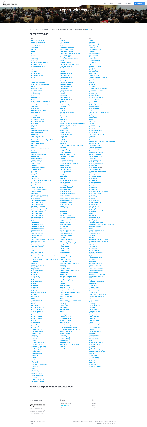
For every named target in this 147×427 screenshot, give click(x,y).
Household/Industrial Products (69, 164)
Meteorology (64, 305)
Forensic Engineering (66, 77)
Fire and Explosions (65, 55)
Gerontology (64, 116)
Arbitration (34, 106)
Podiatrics (92, 125)
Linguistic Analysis (65, 259)
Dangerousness (35, 269)
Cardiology (34, 165)
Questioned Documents (96, 169)
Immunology (63, 178)
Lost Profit (63, 267)
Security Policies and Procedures (98, 241)
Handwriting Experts (66, 132)
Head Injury (63, 136)
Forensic (62, 71)
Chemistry (34, 173)
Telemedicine (93, 293)
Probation (92, 140)
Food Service (64, 70)
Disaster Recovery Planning (39, 293)
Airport (33, 79)
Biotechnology (35, 141)
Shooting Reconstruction (96, 252)
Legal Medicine (64, 246)
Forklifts (62, 94)
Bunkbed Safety (35, 156)
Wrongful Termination (95, 366)
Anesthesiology (35, 94)
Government (64, 119)
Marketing (63, 283)
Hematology (63, 149)
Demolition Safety (36, 278)
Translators (92, 313)
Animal (33, 95)
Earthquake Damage (37, 331)
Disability (33, 289)
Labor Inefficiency (65, 232)
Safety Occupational (95, 219)
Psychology (92, 158)
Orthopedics (92, 62)
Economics (34, 335)
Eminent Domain (36, 351)
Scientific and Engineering (96, 230)
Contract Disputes (36, 235)
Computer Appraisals (37, 204)
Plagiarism (92, 114)
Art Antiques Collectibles (38, 110)
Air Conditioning (36, 73)
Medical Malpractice (66, 296)
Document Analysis (36, 309)
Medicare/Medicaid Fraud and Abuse (70, 300)
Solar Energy (92, 261)
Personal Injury (93, 94)
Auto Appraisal (35, 118)
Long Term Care (64, 265)
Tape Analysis (93, 285)
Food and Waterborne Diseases (69, 64)
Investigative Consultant (67, 217)
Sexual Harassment (94, 250)
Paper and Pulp (93, 73)
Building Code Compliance (38, 154)
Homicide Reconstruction (67, 154)
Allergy (33, 86)
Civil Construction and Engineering (41, 180)
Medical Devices (64, 294)
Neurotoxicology (65, 342)
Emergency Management (38, 346)
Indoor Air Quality (65, 182)
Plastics (91, 119)
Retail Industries (94, 200)
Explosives (34, 377)
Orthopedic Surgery (95, 60)
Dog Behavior (35, 315)
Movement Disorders (66, 326)
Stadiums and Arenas (95, 265)
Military (62, 311)
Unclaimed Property (95, 328)
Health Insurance (65, 140)
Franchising (63, 95)
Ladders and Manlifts (66, 235)
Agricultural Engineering (38, 66)
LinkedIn (93, 408)
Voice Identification (95, 344)
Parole (91, 81)
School (91, 228)
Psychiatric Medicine (95, 154)
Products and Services (95, 147)
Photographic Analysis (95, 105)
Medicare (62, 298)
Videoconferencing (94, 339)
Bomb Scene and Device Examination (42, 149)
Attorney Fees (35, 114)
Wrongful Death (94, 364)
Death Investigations (37, 270)
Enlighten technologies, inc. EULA (82, 421)
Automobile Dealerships (38, 121)
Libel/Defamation (65, 252)
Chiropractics (35, 178)
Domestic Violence (36, 318)
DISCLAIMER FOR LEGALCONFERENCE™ (106, 423)
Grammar (62, 121)
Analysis (33, 92)
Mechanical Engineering (67, 289)
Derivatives (34, 285)
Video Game (92, 337)
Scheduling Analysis (95, 226)
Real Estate (92, 175)
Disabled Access (35, 291)
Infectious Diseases (66, 191)
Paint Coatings (93, 71)
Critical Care (34, 261)
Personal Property (94, 95)
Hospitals (63, 158)
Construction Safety (37, 230)
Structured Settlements (96, 276)
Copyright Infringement (47, 239)
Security (91, 237)
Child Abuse (34, 175)
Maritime (62, 281)
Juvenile (62, 228)
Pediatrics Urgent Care (96, 90)
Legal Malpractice (65, 245)
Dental (33, 280)
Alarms (33, 81)
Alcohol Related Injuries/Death (40, 84)
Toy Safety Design (94, 305)
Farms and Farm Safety (67, 49)
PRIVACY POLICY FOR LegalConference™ (105, 421)
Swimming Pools (93, 283)
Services (119, 4)
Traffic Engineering (94, 309)
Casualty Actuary (36, 169)
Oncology (92, 51)
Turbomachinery (94, 324)
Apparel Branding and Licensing (40, 101)
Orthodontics (93, 59)
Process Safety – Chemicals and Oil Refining (102, 141)
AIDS (32, 70)
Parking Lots (92, 79)
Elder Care (34, 339)
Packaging (92, 68)
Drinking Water (35, 322)
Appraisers (34, 103)
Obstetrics (92, 42)
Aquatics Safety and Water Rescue (41, 105)
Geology (62, 110)
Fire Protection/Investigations (69, 59)
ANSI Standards (35, 97)
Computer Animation (37, 202)
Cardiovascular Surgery (38, 167)
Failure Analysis (64, 40)
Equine (33, 368)
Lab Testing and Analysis (67, 230)
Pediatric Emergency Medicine (98, 88)
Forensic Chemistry (65, 75)
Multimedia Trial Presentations (69, 329)
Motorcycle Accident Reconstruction (71, 324)
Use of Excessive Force (95, 331)
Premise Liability (94, 138)
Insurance (63, 197)
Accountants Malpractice (38, 46)
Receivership (93, 178)
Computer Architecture (38, 206)
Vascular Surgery (94, 335)
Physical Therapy (94, 108)
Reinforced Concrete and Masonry (99, 191)
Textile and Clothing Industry (97, 294)
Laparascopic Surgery (66, 239)
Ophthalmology (93, 55)
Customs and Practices (37, 265)
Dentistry (34, 283)
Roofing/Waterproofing (96, 210)
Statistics (92, 267)
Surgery (91, 280)
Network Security (65, 333)
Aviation (33, 125)
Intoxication (63, 213)
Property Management (96, 149)
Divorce (33, 304)
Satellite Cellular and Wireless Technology (101, 224)
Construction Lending (37, 228)
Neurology (63, 335)
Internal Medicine (65, 208)
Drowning (34, 324)
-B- (37, 125)
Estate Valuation (36, 372)
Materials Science (65, 287)
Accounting (34, 48)
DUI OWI (33, 328)
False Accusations (65, 44)
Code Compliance (36, 191)
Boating (33, 147)
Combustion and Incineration (39, 195)
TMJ (90, 298)
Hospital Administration (67, 156)
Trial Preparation (94, 320)
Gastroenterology (65, 105)
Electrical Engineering (37, 342)
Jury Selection (64, 226)
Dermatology (35, 287)
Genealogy (63, 106)
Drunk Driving (35, 326)
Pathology (92, 86)
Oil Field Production (95, 49)
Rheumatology (93, 204)
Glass (61, 118)
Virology (91, 340)
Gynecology (63, 127)
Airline (33, 77)
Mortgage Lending (65, 320)
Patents (91, 83)
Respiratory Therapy (95, 193)
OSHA (90, 64)
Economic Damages (36, 333)
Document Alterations (37, 307)
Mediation (63, 291)
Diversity (33, 302)
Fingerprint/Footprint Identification (70, 53)
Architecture (35, 108)
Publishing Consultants (96, 164)
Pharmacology (93, 101)
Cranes (33, 250)
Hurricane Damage (65, 169)
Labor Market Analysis (66, 234)
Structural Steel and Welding (97, 274)
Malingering (63, 274)
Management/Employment (68, 276)
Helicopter (63, 143)
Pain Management (94, 70)
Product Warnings (94, 145)
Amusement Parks (36, 90)
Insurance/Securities (66, 200)
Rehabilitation (93, 189)
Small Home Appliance (95, 258)
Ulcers (91, 326)
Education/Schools (36, 337)
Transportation (93, 315)
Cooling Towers (35, 239)
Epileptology (34, 366)
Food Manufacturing (66, 66)
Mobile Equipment (65, 315)
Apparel (33, 99)
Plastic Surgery (93, 118)
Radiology (103, 171)
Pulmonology (93, 165)
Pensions (91, 92)
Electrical (33, 340)
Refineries (92, 186)
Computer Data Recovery (38, 210)
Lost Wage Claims (65, 269)
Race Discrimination (95, 171)
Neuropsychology (65, 339)
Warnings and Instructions (97, 351)
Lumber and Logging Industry (68, 270)
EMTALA (33, 357)
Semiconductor (93, 246)
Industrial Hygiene (65, 189)
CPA (32, 248)
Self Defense (93, 245)
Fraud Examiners (65, 97)
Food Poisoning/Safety (66, 68)
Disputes (33, 298)
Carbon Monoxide (36, 162)
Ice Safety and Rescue (66, 175)
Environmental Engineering (39, 364)
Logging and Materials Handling (69, 263)
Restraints (92, 199)
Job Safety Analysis (65, 224)
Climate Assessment (37, 188)
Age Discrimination (36, 64)
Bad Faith (33, 127)
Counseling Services (37, 246)
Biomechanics (35, 138)
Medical (62, 293)
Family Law (63, 46)
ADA (32, 53)
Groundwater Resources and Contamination (73, 123)
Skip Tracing (92, 254)
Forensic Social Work (66, 90)
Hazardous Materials (66, 134)
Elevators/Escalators (37, 344)
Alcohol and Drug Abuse (38, 83)
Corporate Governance (38, 241)
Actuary (33, 51)
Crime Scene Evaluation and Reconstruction (44, 256)
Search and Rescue (94, 232)
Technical (92, 289)
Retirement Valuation (95, 202)
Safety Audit (93, 215)
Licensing (62, 254)
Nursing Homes (64, 348)
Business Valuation (36, 160)
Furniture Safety (65, 99)
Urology (91, 329)
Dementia (34, 274)
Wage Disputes (93, 348)
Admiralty (34, 55)
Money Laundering (65, 318)
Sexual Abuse (93, 248)
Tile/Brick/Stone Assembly (97, 296)
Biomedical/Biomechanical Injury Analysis (43, 140)
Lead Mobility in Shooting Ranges (70, 243)
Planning (91, 116)
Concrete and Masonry (37, 219)
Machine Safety (64, 272)
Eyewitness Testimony (37, 381)
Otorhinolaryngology (95, 66)
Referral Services (94, 184)
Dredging (33, 320)
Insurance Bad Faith (66, 202)
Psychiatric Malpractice (96, 153)
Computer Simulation (37, 215)
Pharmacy (92, 103)
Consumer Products (37, 234)
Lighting (62, 258)
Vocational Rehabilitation (96, 342)
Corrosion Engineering (37, 245)
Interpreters (64, 211)
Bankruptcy (34, 134)
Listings (110, 4)
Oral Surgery (93, 57)
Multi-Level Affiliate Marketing (69, 328)
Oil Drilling (92, 48)
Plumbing (91, 123)
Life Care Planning (65, 256)
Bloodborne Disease (37, 145)
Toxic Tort (92, 302)
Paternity (92, 84)
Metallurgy (63, 304)
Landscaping (63, 237)
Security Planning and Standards (98, 239)
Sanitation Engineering (96, 223)
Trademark (92, 307)
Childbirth (34, 176)
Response (92, 195)
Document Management (38, 313)
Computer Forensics (37, 211)
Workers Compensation (96, 361)
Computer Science (36, 213)
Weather (91, 353)
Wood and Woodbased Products (98, 359)
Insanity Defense (65, 195)
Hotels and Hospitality (66, 160)
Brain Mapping (35, 153)
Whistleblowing (93, 355)
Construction (35, 223)
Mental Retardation (66, 302)
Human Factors (64, 165)
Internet (62, 210)
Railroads (91, 173)
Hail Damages (64, 129)
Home (104, 4)
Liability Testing (65, 250)
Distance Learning (36, 300)
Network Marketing (66, 331)
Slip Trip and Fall (94, 256)
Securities (92, 235)
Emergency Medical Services (39, 348)
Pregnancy (92, 136)
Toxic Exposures (94, 300)
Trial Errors (92, 318)
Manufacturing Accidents (67, 278)
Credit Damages (35, 254)
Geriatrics (63, 114)
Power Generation (94, 132)
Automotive (34, 123)
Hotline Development (66, 162)
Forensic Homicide (65, 79)
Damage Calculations (37, 267)
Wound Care (92, 363)
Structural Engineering (96, 270)
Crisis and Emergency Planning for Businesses (44, 259)
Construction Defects (37, 226)
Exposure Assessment (37, 379)
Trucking (91, 322)
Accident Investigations (38, 40)
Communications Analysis (38, 200)
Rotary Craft (92, 211)
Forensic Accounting (66, 73)
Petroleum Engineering (96, 97)
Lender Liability (64, 248)
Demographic (35, 276)
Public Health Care (94, 162)
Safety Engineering (94, 217)
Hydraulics (63, 173)
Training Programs (94, 311)
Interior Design (64, 206)
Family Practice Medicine (67, 48)
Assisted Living (35, 112)
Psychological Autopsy (95, 156)
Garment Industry (65, 103)
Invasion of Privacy (65, 215)
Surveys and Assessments (96, 281)
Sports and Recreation (95, 263)
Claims (33, 186)
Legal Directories (66, 403)
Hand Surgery (64, 130)
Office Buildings (93, 46)
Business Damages (36, 158)
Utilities (91, 333)
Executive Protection (37, 375)
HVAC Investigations (66, 171)
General (62, 108)
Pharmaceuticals (94, 99)
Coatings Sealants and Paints (39, 189)
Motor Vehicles (64, 322)
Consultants (34, 232)
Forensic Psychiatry (66, 84)
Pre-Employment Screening (97, 134)
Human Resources (65, 167)
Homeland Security (65, 153)
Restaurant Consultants (96, 197)
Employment (34, 355)
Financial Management (66, 51)
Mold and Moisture (65, 316)
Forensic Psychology (66, 86)
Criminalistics (35, 258)
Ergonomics (34, 370)
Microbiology (64, 307)
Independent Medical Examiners (69, 180)
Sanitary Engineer (94, 221)
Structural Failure (94, 272)
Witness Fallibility (94, 357)
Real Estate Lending (95, 176)
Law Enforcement (65, 241)
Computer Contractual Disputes (40, 208)
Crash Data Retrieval (37, 252)
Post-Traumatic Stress (95, 130)
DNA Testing (34, 305)
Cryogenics (34, 263)
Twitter (93, 405)
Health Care (63, 138)
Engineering (34, 361)
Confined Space (35, 221)
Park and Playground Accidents (98, 77)
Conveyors (34, 237)
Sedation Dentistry (94, 243)
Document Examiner (37, 311)
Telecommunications (95, 291)
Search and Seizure (94, 234)
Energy (33, 359)
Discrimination (35, 296)
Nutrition (63, 350)
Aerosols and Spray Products (39, 62)
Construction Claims (37, 224)
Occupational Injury (95, 44)
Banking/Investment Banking (39, 130)
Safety (91, 213)
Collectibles (34, 193)
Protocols (92, 151)
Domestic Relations (36, 316)
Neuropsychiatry (65, 337)
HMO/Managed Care (66, 151)
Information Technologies (67, 193)
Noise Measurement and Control (69, 344)
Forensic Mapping (65, 81)
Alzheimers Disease (36, 88)
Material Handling (65, 285)
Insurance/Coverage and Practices (70, 199)
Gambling (63, 101)
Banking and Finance (37, 132)
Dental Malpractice (36, 281)
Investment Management (67, 219)
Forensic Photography (66, 83)
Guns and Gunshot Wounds (68, 125)
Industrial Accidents (66, 184)
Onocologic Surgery (95, 53)
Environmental (35, 363)
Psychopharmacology (95, 160)
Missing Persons (65, 313)
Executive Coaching (36, 374)
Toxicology (92, 304)
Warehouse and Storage (96, 350)
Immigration (63, 176)
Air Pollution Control (37, 75)
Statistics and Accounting (96, 269)
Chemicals (34, 171)
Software (92, 259)
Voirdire (91, 346)
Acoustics (34, 49)
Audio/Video (34, 116)
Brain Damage (35, 151)
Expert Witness (65, 405)
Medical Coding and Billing (72, 293)
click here (88, 29)
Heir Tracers (63, 141)
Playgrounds (92, 121)
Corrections (34, 243)
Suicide (91, 278)
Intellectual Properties (67, 204)
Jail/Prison (63, 221)
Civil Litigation (35, 184)
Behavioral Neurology (37, 136)
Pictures (91, 110)
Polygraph (92, 129)
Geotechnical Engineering (67, 112)
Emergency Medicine (37, 350)
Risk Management (94, 208)
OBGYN (91, 40)
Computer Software (37, 217)
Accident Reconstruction (38, 44)
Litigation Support (65, 261)
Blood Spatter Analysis (37, 143)
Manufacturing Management (68, 280)
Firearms (62, 60)
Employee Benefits (36, 353)
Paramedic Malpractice (95, 75)
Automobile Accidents (37, 119)
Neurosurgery (64, 340)
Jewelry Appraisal (65, 223)
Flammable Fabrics (65, 62)
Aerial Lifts (34, 60)
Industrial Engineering (66, 186)
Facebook (93, 403)
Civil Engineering (36, 182)
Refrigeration (93, 188)
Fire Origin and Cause (66, 57)
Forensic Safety (64, 88)
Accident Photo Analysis (38, 42)
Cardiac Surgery (35, 164)
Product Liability (94, 143)
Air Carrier (34, 71)
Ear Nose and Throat (37, 329)
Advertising (34, 59)
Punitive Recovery (94, 167)
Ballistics (33, 129)
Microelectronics (65, 309)
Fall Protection (64, 42)
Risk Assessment (94, 206)
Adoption (33, 57)
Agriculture (34, 68)
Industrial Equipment (66, 188)
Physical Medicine (94, 106)
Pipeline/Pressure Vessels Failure (99, 112)
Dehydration (34, 272)
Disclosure (34, 294)
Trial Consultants (94, 316)
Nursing (62, 346)
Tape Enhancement (95, 287)
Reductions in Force (95, 182)
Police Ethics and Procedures (97, 127)
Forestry (62, 92)
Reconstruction (93, 180)
